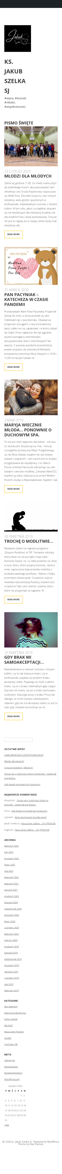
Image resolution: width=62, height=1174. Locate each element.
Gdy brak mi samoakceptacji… (24, 659)
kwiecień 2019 (11, 990)
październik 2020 (13, 908)
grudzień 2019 (11, 946)
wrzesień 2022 (11, 858)
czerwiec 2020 (11, 927)
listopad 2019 (11, 952)
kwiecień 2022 (11, 877)
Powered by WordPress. (46, 1141)
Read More (13, 234)
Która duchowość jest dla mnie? (31, 817)
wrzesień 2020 (11, 915)
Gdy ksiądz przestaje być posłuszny (22, 784)
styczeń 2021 (11, 889)
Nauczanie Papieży (14, 1031)
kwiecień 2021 (11, 883)
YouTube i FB (11, 1044)
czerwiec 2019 (11, 977)
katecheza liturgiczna (15, 1012)
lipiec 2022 (9, 864)
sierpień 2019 (11, 971)
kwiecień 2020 (11, 933)
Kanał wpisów (11, 1066)
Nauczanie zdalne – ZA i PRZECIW (38, 823)
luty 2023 (8, 852)
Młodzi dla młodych (27, 176)
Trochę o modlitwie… (28, 541)
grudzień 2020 (11, 896)
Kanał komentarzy (13, 1072)
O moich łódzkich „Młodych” (18, 767)
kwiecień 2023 (11, 845)
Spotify (7, 1038)
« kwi (6, 1124)
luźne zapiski (10, 1019)
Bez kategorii (10, 1006)
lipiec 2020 (9, 921)
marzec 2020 (10, 940)
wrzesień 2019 (11, 965)
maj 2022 (8, 871)
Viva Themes (36, 1144)
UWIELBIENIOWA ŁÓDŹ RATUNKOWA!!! (23, 755)
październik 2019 (13, 959)
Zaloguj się (9, 1060)
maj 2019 (8, 984)
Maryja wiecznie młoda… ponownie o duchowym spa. (27, 430)
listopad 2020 (11, 902)
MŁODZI (8, 1025)
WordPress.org (11, 1079)
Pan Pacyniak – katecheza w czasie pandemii (26, 299)
